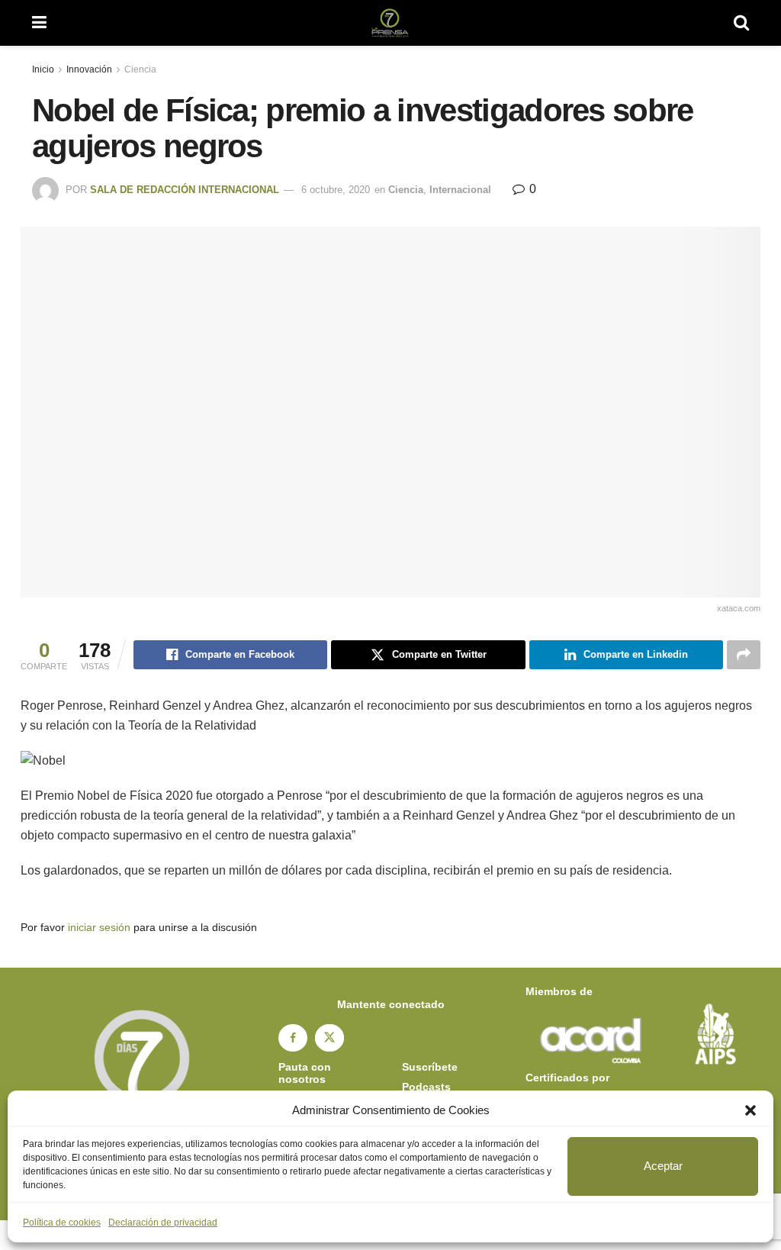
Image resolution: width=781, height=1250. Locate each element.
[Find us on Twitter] (329, 1038)
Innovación (89, 69)
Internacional (460, 189)
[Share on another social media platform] (743, 654)
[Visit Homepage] (390, 23)
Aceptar (663, 1165)
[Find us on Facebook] (292, 1038)
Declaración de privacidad (162, 1222)
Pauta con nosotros (304, 1073)
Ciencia (140, 69)
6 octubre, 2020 (335, 189)
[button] (750, 1110)
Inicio (43, 69)
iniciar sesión (99, 927)
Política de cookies (62, 1222)
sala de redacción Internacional (184, 189)
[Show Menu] (39, 23)
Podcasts (426, 1087)
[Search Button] (741, 23)
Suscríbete (430, 1067)
